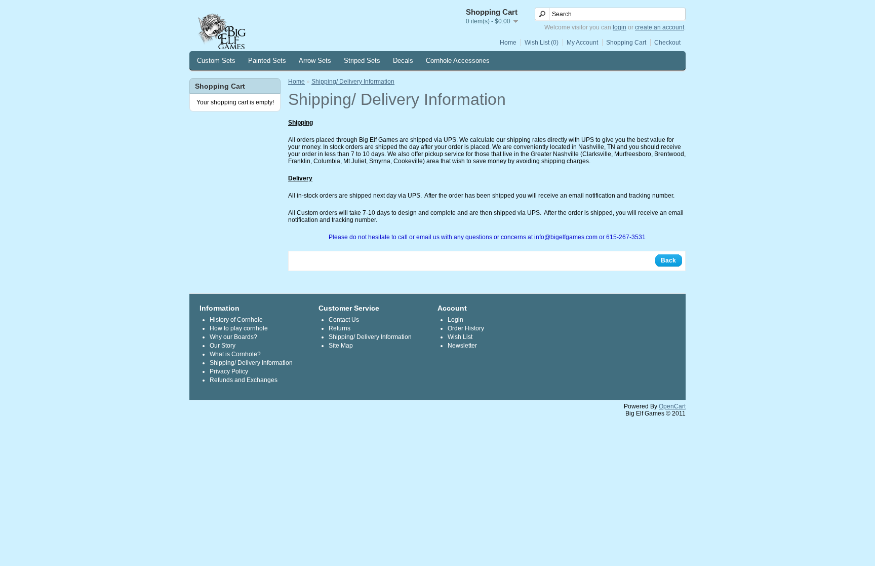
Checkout (667, 42)
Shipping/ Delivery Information (352, 81)
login (619, 27)
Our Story (222, 345)
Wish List (460, 337)
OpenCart (672, 406)
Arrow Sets (315, 60)
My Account (582, 42)
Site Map (341, 345)
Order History (466, 328)
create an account (659, 27)
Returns (339, 328)
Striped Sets (362, 60)
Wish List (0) (542, 42)
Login (455, 319)
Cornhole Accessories (458, 60)
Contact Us (344, 319)
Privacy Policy (229, 371)
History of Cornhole (236, 319)
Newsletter (462, 345)
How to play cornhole (239, 328)
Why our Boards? (233, 337)
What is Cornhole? (235, 354)
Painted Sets (267, 60)
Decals (403, 60)
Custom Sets (216, 60)
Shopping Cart (626, 42)
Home (508, 42)
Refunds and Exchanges (243, 380)
